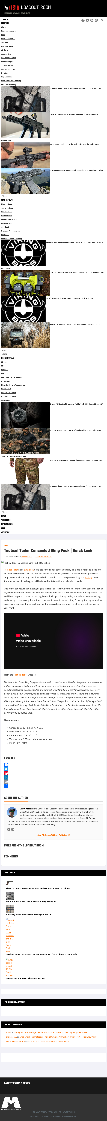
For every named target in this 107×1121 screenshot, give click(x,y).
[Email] (53, 782)
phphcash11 (11, 1036)
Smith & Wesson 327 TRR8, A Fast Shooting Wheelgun (31, 901)
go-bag (88, 577)
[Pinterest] (53, 773)
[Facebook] (53, 765)
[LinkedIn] (53, 777)
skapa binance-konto (15, 1041)
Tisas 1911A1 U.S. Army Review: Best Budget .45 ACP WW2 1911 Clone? (38, 888)
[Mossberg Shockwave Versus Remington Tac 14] (10, 906)
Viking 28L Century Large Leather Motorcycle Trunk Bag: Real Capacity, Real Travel (50, 1032)
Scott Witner (26, 808)
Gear (6, 545)
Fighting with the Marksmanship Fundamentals (49, 1041)
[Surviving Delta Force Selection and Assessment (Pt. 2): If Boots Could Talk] (10, 920)
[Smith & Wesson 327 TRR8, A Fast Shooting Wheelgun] (10, 893)
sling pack (29, 569)
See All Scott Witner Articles (52, 834)
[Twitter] (53, 769)
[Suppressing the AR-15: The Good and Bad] (10, 959)
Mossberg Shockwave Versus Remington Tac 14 (28, 914)
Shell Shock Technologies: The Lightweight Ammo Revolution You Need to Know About (58, 1036)
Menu (5, 19)
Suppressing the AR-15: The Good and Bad (25, 978)
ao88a (8, 1032)
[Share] (53, 786)
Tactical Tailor (11, 569)
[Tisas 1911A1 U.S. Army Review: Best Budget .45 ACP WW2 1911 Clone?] (10, 880)
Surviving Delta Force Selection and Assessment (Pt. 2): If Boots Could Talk (41, 954)
